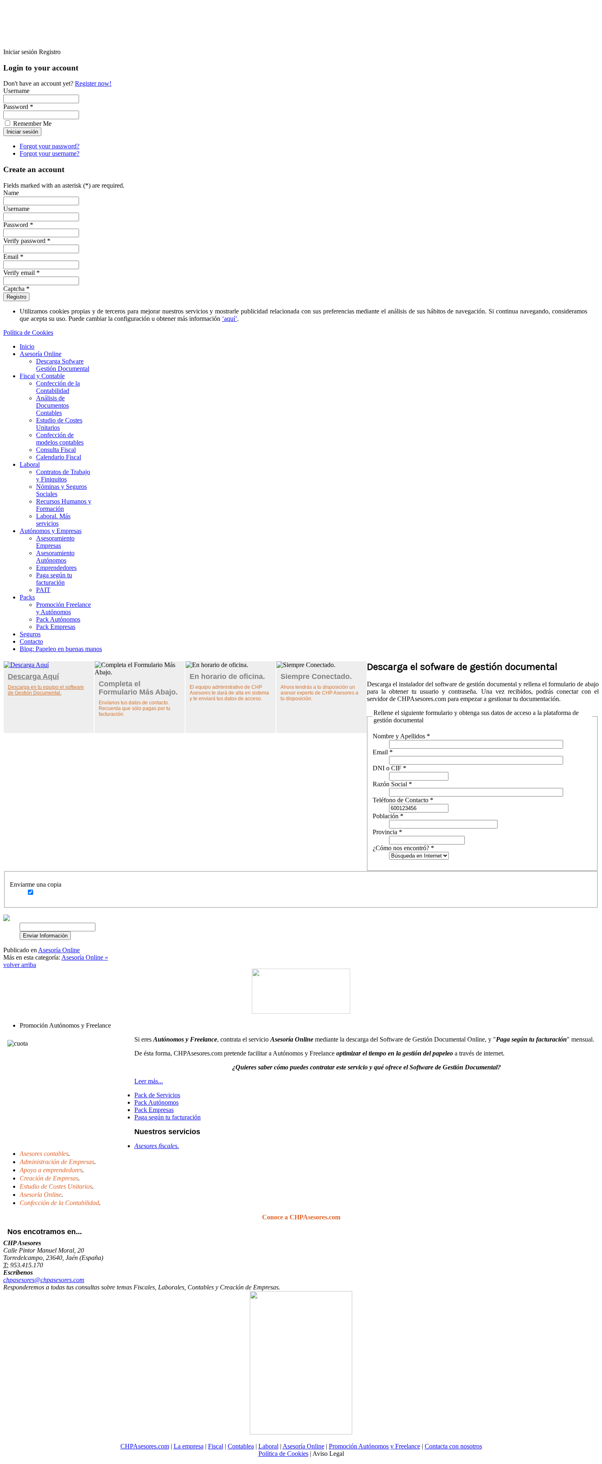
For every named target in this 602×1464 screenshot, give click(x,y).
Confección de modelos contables (60, 438)
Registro (16, 297)
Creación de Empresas (49, 1178)
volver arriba (19, 964)
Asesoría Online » (84, 957)
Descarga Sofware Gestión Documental (62, 365)
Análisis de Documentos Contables (52, 405)
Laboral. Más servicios (53, 520)
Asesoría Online (40, 353)
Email (383, 752)
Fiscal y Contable (42, 375)
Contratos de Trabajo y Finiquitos (63, 475)
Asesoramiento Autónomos (55, 556)
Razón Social (392, 784)
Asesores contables (44, 1153)
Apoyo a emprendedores (51, 1170)
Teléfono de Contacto (403, 800)
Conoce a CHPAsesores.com (301, 1217)
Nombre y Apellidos (401, 736)
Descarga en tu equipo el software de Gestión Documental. (46, 690)
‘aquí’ (229, 318)
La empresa (189, 1446)
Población (388, 816)
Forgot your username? (49, 153)
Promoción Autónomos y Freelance (374, 1446)
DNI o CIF (389, 768)
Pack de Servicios (157, 1095)
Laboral (30, 464)
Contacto (31, 641)
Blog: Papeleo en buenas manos (61, 648)
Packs (27, 597)
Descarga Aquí (33, 676)
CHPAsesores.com (144, 1446)
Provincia (387, 831)
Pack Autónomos (58, 619)
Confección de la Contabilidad (58, 387)
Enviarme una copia (35, 884)
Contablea (241, 1446)
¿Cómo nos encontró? (403, 847)
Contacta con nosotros (453, 1446)
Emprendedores (56, 567)
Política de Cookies (28, 332)
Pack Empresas (55, 626)
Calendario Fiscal (58, 457)
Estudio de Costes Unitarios (59, 424)
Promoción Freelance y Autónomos (63, 608)
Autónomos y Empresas (50, 530)
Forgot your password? (49, 146)
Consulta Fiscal (56, 449)
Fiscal (215, 1446)
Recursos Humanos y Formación (63, 505)
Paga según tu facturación (54, 579)
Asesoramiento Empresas (55, 542)
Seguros (30, 634)
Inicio (27, 346)
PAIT (43, 589)
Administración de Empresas (57, 1161)
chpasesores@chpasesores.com (43, 1279)
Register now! (93, 83)
